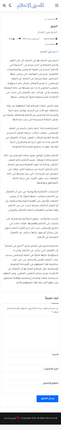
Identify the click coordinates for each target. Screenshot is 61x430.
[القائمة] (56, 7)
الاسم (55, 355)
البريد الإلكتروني (50, 369)
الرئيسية (51, 19)
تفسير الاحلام (10, 418)
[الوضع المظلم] (10, 7)
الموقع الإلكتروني (50, 383)
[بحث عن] (4, 7)
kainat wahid (49, 39)
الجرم (55, 52)
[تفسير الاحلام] (30, 5)
